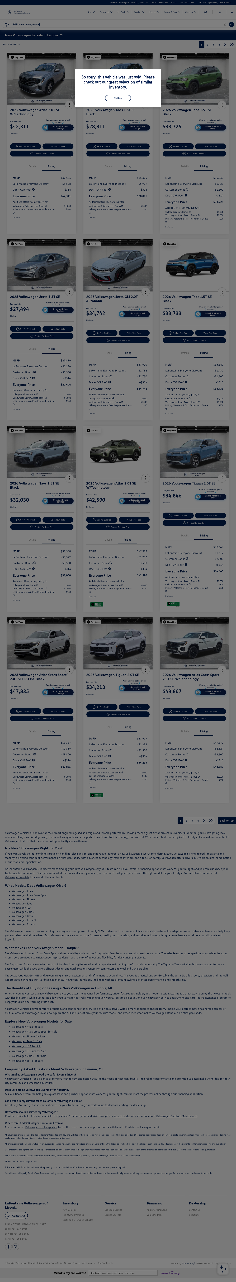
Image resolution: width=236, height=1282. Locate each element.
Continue (118, 98)
